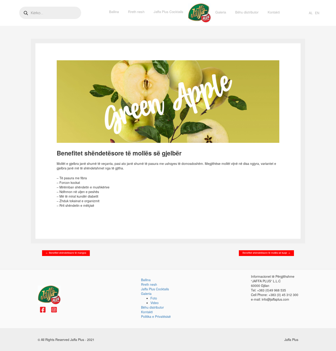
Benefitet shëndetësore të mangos (66, 252)
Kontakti (274, 12)
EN (317, 13)
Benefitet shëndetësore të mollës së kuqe (266, 252)
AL (311, 13)
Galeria (220, 12)
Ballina (114, 11)
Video (154, 302)
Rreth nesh (136, 11)
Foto (153, 298)
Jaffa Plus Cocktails (168, 11)
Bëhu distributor (247, 12)
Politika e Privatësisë (156, 316)
